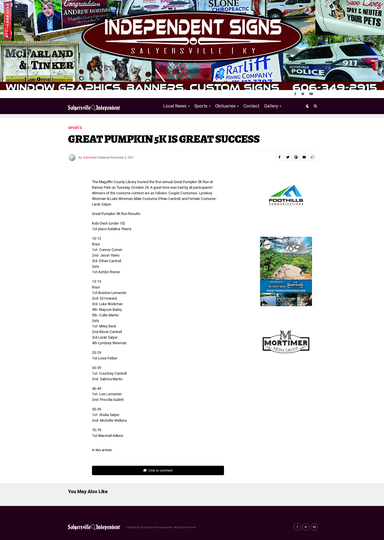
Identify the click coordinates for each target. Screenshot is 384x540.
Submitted (89, 157)
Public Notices (221, 122)
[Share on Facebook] (279, 157)
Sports (200, 105)
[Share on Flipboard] (296, 157)
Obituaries (225, 105)
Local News (174, 105)
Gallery (271, 105)
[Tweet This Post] (287, 157)
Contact (251, 105)
